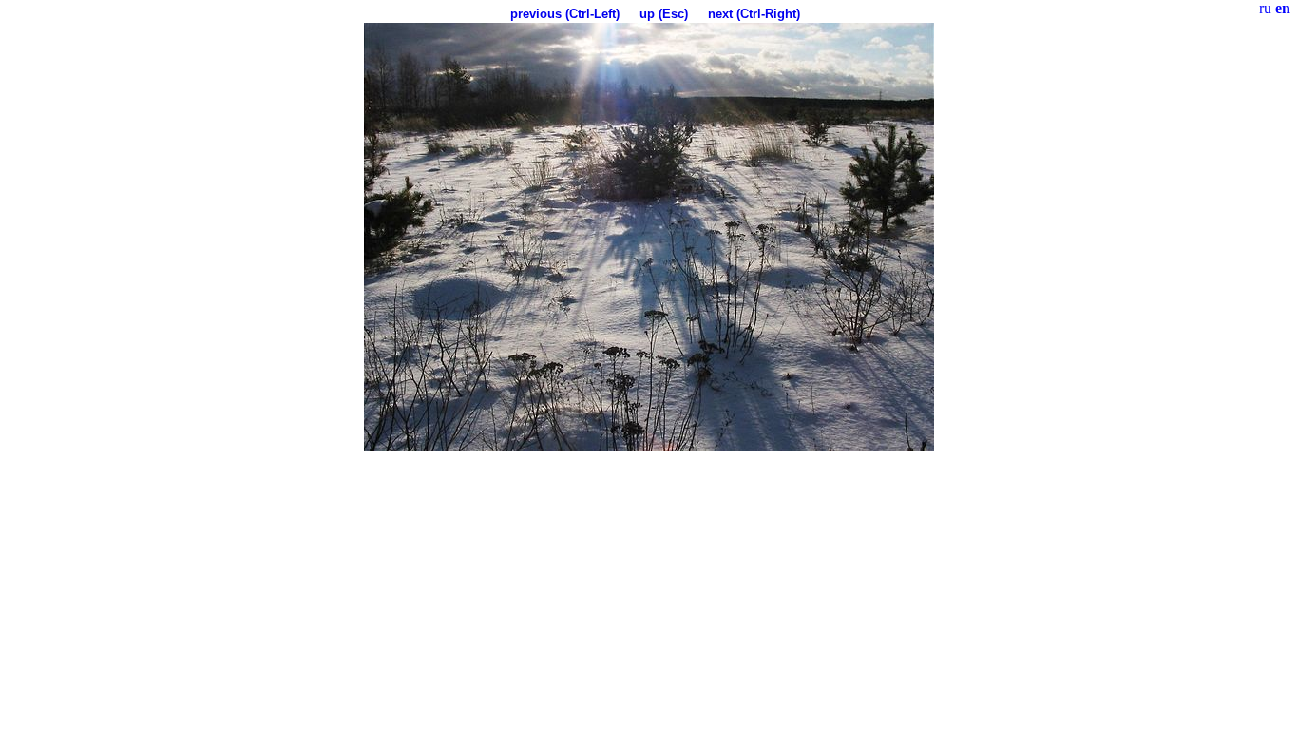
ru (1265, 8)
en (1282, 8)
